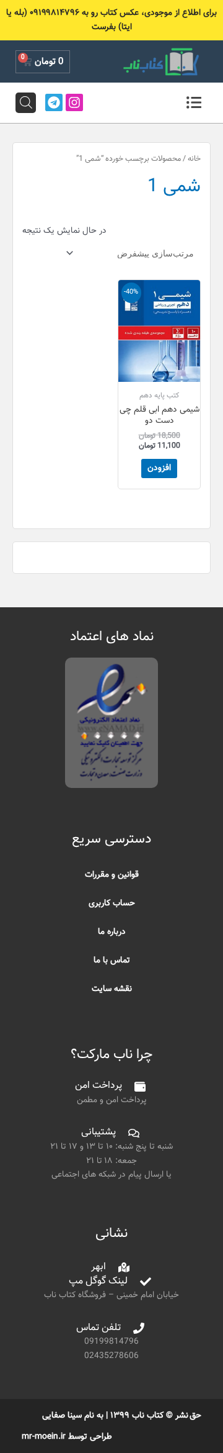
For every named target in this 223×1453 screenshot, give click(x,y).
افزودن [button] (159, 467)
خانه (194, 159)
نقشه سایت (112, 988)
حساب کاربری (112, 903)
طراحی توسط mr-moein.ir (67, 1436)
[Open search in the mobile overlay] (26, 102)
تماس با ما (112, 960)
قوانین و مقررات (112, 874)
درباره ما (112, 931)
